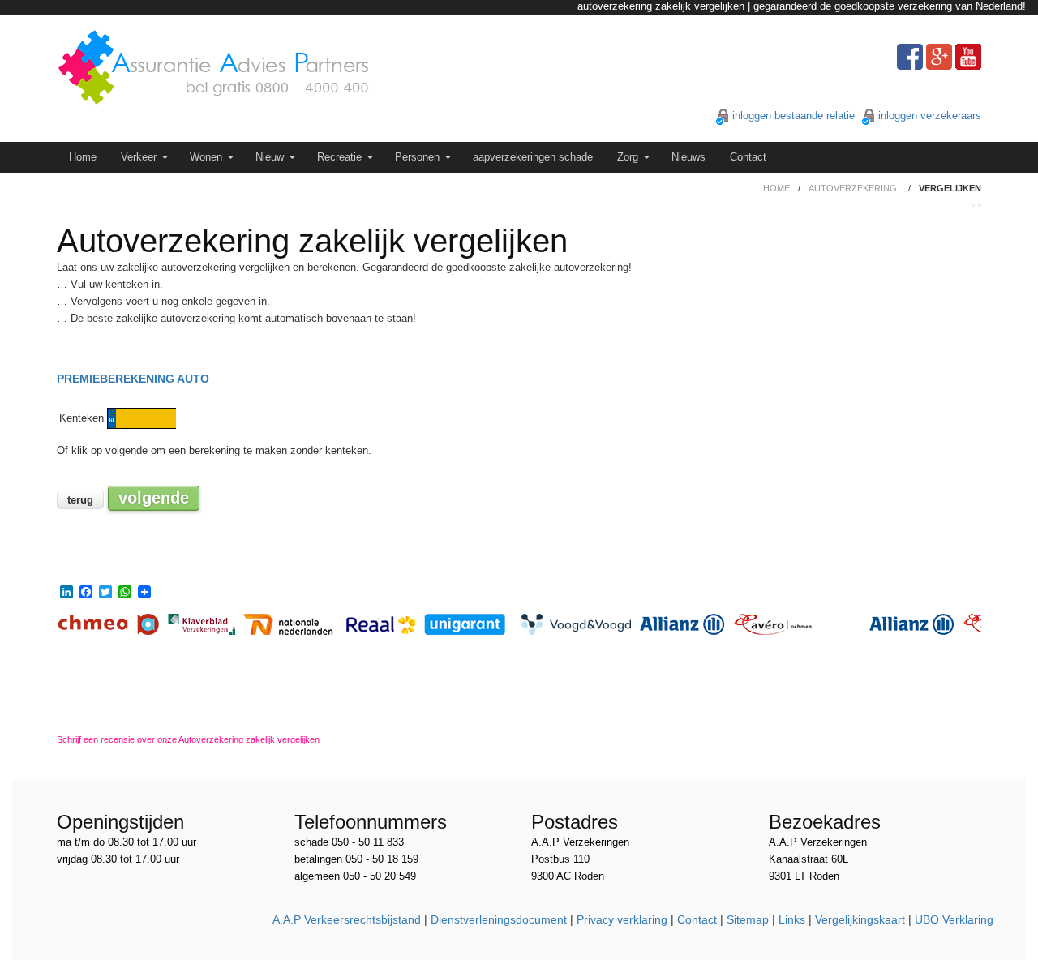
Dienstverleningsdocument (499, 919)
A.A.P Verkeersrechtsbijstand (346, 919)
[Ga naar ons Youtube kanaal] (968, 57)
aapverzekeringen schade (533, 157)
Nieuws (688, 157)
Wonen (206, 157)
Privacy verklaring (622, 919)
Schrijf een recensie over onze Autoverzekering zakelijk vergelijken (188, 739)
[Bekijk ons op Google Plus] (939, 57)
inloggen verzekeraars (929, 115)
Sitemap (748, 919)
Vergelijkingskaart (860, 919)
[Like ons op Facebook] (910, 57)
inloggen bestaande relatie (793, 115)
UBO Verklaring (954, 919)
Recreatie (339, 157)
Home (83, 157)
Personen (417, 157)
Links (791, 919)
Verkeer (139, 157)
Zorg (627, 157)
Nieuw (269, 157)
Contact (748, 157)
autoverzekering (853, 188)
